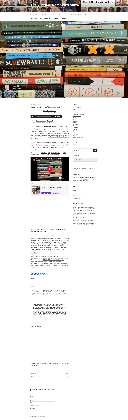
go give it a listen (41, 144)
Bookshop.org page (49, 147)
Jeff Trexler (60, 249)
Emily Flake (43, 242)
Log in (74, 190)
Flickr (74, 139)
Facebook (33, 231)
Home (31, 15)
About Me (64, 18)
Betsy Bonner (59, 240)
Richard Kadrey (45, 244)
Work (74, 144)
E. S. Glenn (75, 217)
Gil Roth (51, 251)
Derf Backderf (65, 238)
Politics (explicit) (58, 304)
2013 (42, 153)
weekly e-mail (82, 168)
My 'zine (75, 135)
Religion (47, 305)
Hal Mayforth (55, 256)
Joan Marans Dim (35, 242)
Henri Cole (66, 240)
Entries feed (76, 193)
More (50, 122)
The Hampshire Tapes (35, 18)
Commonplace (47, 18)
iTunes (53, 229)
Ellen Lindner (37, 245)
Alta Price (53, 247)
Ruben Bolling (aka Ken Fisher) (46, 240)
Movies (42, 304)
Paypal (82, 180)
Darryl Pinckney (45, 247)
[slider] (59, 116)
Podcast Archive (77, 116)
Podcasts (48, 304)
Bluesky (75, 122)
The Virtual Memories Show (55, 5)
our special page (60, 144)
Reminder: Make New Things (87, 217)
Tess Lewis (44, 316)
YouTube (75, 127)
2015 (49, 153)
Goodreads (76, 140)
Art (43, 303)
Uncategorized (55, 305)
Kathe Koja (60, 244)
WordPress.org (77, 198)
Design (61, 303)
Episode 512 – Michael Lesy (87, 220)
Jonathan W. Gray (52, 242)
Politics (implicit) (38, 305)
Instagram (63, 229)
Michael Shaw (39, 249)
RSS (47, 122)
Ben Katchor (53, 244)
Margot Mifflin (46, 245)
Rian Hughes (37, 244)
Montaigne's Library (78, 137)
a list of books (54, 135)
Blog (86, 15)
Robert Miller (76, 220)
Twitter (58, 229)
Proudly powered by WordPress (37, 416)
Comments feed (77, 195)
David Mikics (53, 245)
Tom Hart (59, 242)
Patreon (85, 179)
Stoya (45, 249)
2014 (45, 153)
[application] (46, 116)
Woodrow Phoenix (36, 247)
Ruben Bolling (47, 314)
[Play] (32, 117)
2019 (64, 153)
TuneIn (43, 122)
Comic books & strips (51, 303)
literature (36, 304)
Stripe (87, 180)
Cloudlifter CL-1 (49, 261)
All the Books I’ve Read (70, 15)
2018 (58, 153)
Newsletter (56, 18)
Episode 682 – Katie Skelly (83, 215)
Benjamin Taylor (52, 249)
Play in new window (41, 121)
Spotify (39, 122)
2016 (52, 153)
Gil (44, 104)
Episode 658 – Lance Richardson (89, 225)
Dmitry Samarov (44, 309)
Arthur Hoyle (44, 307)
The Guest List (57, 15)
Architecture (37, 303)
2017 (55, 153)
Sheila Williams (39, 251)
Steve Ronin (59, 247)
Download (50, 121)
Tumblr (39, 231)
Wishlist (75, 142)
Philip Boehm (34, 240)
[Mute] (55, 117)
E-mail (74, 130)
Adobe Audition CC (40, 265)
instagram (33, 267)
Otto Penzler (61, 245)
